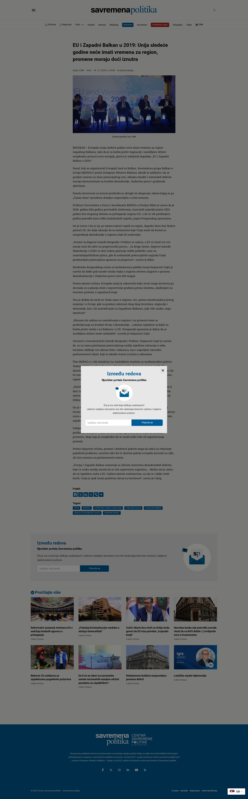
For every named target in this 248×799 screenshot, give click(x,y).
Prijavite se (147, 422)
